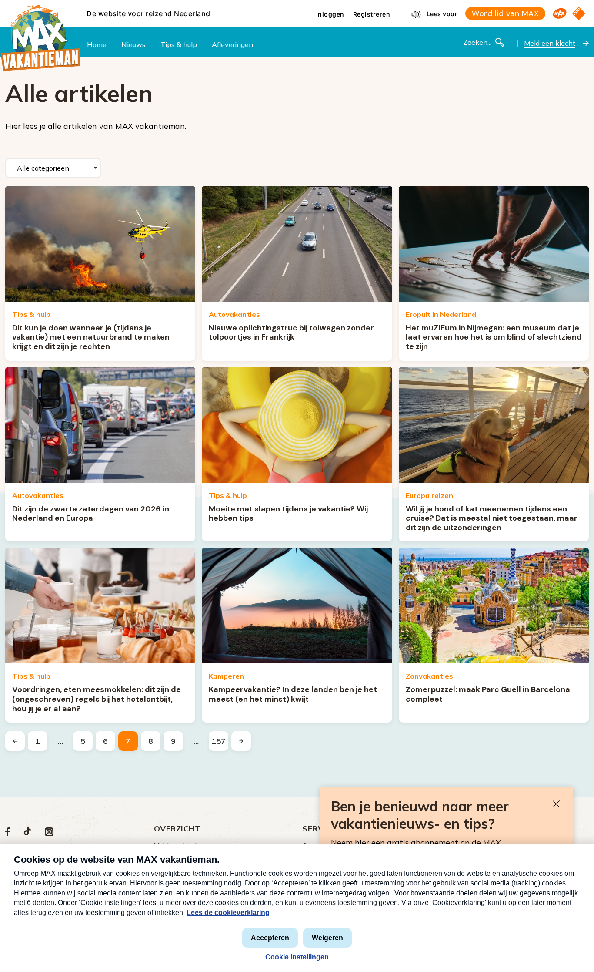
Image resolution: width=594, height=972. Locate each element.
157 (218, 741)
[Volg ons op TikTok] (27, 833)
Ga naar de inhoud (297, 7)
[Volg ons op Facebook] (7, 833)
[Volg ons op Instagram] (49, 833)
